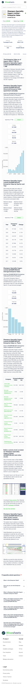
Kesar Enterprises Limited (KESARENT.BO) (8, 430)
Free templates (7, 652)
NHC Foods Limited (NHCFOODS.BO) (8, 410)
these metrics (13, 500)
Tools (4, 655)
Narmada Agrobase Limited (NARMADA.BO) (8, 392)
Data (4, 645)
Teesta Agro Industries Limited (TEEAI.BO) (8, 385)
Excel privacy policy (8, 670)
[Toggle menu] (25, 2)
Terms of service (7, 676)
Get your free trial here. (9, 508)
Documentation (7, 642)
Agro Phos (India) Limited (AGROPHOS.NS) (8, 405)
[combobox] (14, 7)
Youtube (21, 645)
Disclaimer (5, 680)
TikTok (20, 649)
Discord (21, 652)
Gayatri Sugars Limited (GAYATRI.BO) (7, 436)
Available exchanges (8, 649)
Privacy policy (6, 673)
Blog (20, 642)
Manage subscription (8, 659)
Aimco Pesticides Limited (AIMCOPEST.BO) (8, 417)
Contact (21, 655)
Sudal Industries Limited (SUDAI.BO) (8, 442)
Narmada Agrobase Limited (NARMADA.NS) (8, 398)
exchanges (11, 505)
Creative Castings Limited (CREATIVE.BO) (8, 423)
